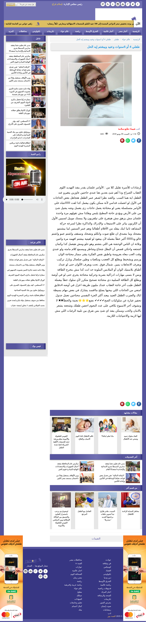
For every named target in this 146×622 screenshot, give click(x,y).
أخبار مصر (123, 31)
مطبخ (79, 592)
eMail (103, 4)
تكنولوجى (107, 574)
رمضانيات (107, 610)
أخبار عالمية (108, 31)
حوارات (79, 567)
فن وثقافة (107, 563)
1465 (102, 134)
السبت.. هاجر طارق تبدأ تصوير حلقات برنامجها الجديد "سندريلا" (107, 515)
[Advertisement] (96, 165)
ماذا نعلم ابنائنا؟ (108, 436)
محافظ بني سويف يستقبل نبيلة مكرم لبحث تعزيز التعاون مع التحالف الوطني (26, 302)
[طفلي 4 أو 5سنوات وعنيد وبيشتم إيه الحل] (128, 140)
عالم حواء (65, 31)
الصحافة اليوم (76, 574)
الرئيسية (136, 31)
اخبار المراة (106, 592)
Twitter (133, 4)
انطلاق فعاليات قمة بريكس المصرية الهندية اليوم (20, 144)
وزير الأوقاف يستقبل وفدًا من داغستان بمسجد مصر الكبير (67, 476)
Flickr (113, 4)
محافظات (23, 31)
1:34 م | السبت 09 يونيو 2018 (124, 134)
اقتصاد (108, 571)
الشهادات (78, 599)
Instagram (118, 4)
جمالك (79, 595)
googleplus (128, 4)
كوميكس (107, 567)
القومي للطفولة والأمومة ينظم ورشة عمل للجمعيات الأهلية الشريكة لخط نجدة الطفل (61, 442)
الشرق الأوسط (92, 31)
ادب (109, 613)
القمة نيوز (112, 616)
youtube (123, 4)
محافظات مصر (75, 560)
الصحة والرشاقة (104, 595)
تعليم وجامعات (76, 603)
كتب (129, 129)
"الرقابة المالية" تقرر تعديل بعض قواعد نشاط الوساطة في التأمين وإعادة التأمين (112, 478)
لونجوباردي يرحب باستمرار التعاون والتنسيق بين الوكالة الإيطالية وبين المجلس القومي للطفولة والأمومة (61, 518)
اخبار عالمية (77, 571)
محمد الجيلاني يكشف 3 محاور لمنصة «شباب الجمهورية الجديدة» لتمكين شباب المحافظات (27, 307)
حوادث (108, 560)
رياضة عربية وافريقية (73, 585)
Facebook (138, 4)
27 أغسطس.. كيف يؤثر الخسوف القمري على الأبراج (19, 122)
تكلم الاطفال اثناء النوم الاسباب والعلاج (84, 437)
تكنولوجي (36, 31)
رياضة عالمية (105, 585)
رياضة (77, 31)
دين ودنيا (107, 578)
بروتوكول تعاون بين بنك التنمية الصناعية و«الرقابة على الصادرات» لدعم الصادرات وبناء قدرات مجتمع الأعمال (18, 136)
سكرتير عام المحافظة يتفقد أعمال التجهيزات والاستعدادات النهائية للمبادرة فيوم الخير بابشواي (67, 468)
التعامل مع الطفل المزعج (84, 512)
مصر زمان (77, 578)
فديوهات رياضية (104, 588)
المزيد (11, 31)
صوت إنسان (106, 606)
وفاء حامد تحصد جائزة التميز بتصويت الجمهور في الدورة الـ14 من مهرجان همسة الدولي (19, 93)
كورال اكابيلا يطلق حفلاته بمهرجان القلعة (20, 111)
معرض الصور (105, 603)
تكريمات (50, 31)
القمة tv (78, 563)
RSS (108, 4)
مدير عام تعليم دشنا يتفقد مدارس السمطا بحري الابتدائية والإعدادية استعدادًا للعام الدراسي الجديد (113, 468)
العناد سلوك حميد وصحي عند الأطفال (130, 437)
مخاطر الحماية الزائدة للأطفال (130, 512)
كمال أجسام (77, 606)
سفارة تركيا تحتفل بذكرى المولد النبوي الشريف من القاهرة (20, 102)
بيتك (80, 610)
